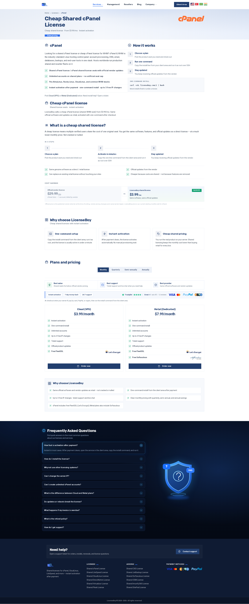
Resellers (128, 4)
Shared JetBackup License (137, 572)
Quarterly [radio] (116, 270)
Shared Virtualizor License (97, 584)
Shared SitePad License (136, 587)
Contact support (190, 551)
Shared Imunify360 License (137, 584)
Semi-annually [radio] (131, 270)
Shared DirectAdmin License (98, 580)
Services (97, 4)
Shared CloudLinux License (98, 576)
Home (47, 13)
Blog (139, 4)
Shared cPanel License (96, 569)
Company (150, 4)
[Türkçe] (197, 4)
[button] (93, 445)
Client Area (182, 4)
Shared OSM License (134, 580)
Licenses (55, 13)
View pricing (52, 35)
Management (113, 4)
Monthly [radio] (103, 270)
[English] (192, 4)
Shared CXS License (134, 569)
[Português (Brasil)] (201, 4)
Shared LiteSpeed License (97, 572)
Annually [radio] (145, 270)
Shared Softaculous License (137, 576)
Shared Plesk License (95, 587)
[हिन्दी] (205, 4)
